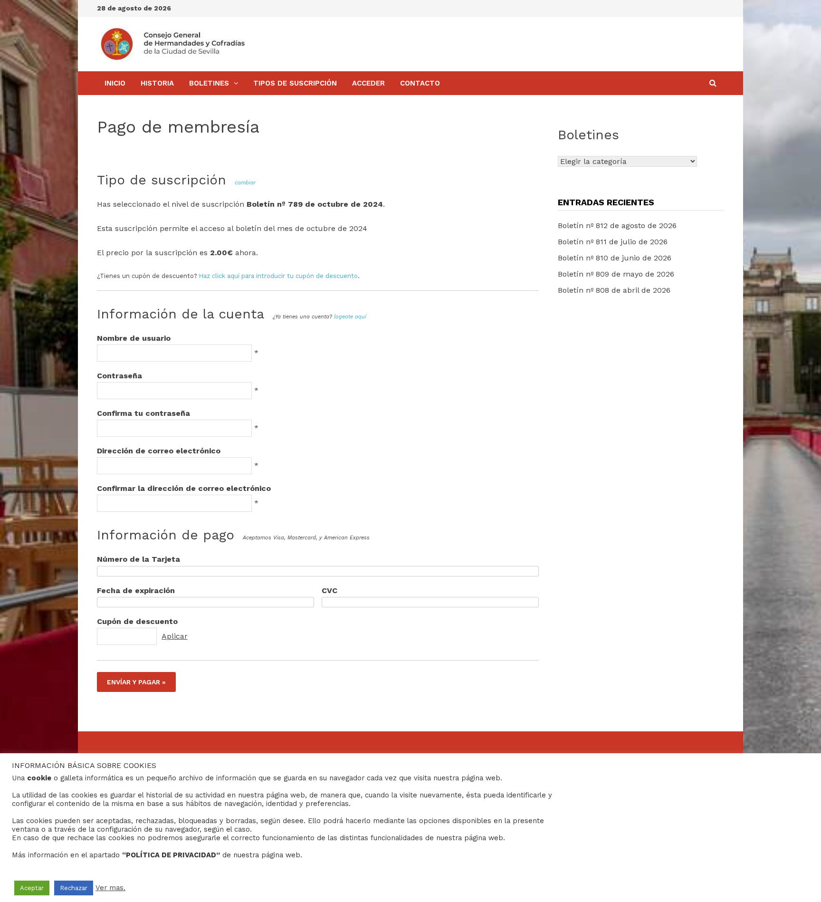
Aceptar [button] (32, 888)
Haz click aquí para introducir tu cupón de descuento (278, 275)
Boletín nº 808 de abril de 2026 (614, 290)
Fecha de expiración (136, 590)
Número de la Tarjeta (138, 559)
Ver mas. (110, 887)
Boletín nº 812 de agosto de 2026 (617, 225)
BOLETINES (209, 83)
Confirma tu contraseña (143, 413)
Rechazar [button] (73, 888)
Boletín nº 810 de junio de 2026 (614, 257)
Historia (157, 83)
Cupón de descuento (137, 621)
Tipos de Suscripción (295, 83)
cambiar (245, 183)
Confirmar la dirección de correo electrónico (184, 488)
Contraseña (119, 375)
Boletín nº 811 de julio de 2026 (613, 241)
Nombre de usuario (134, 338)
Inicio (115, 83)
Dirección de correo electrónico (158, 450)
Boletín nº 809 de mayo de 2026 (616, 273)
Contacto (420, 83)
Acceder (368, 83)
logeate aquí (350, 317)
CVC (329, 590)
